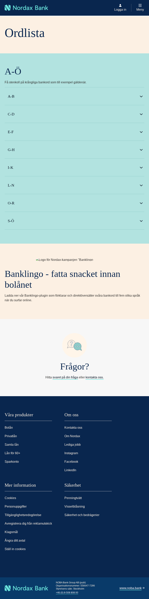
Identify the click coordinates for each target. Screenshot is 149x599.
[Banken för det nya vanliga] (6, 16)
